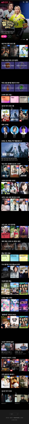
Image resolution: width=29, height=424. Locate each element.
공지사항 (7, 417)
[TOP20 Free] (23, 51)
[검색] (23, 2)
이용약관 (11, 417)
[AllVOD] (4, 2)
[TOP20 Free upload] (14, 365)
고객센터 (21, 417)
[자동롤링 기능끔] (27, 39)
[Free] (5, 51)
